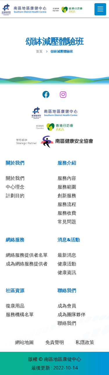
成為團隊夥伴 (71, 314)
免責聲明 (54, 342)
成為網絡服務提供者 (27, 263)
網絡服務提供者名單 (27, 255)
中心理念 (15, 187)
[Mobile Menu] (100, 9)
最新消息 (67, 255)
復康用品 (15, 305)
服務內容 (67, 178)
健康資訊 (67, 272)
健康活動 (67, 263)
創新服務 (67, 195)
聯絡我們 (67, 323)
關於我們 (15, 178)
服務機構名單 (20, 314)
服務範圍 (67, 187)
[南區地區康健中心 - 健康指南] (24, 9)
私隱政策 (85, 342)
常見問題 (67, 221)
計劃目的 (15, 195)
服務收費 (67, 213)
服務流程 (67, 204)
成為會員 (67, 305)
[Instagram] (63, 94)
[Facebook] (46, 94)
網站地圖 (24, 342)
